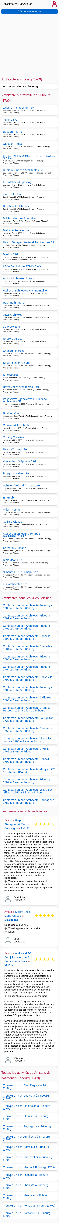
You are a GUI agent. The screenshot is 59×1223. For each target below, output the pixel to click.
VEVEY (8, 965)
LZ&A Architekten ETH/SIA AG (22, 266)
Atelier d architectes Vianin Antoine (25, 290)
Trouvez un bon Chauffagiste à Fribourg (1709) (28, 1087)
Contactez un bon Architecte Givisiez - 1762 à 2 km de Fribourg (27, 750)
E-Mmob (8, 497)
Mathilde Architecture (16, 230)
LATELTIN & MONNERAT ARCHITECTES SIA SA (29, 157)
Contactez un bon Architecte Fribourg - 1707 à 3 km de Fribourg (27, 781)
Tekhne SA (10, 120)
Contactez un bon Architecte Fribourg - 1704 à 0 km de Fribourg (27, 668)
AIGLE (25, 828)
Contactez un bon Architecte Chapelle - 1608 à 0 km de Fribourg (27, 637)
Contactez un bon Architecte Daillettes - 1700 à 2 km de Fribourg (28, 699)
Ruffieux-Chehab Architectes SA (23, 170)
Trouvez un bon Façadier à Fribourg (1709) (25, 1176)
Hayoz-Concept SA (15, 449)
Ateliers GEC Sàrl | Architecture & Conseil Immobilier (17, 957)
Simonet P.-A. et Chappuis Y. (21, 572)
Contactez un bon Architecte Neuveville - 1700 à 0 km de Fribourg (28, 678)
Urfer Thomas (11, 509)
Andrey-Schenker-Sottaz (18, 278)
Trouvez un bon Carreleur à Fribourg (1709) (26, 1148)
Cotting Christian (13, 437)
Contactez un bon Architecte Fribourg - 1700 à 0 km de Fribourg (27, 607)
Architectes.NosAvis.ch (17, 3)
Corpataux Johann (14, 548)
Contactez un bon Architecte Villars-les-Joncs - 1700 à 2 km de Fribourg (28, 740)
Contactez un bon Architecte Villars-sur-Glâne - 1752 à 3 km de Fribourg (28, 791)
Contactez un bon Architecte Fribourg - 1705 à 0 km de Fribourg (27, 658)
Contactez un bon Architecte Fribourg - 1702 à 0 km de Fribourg (27, 627)
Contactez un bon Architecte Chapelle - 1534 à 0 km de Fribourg (27, 648)
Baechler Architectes (16, 206)
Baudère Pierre (12, 132)
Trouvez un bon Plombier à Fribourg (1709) (25, 1117)
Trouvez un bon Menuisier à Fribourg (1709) (26, 1197)
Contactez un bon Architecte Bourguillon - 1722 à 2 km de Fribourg (29, 719)
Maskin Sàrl (10, 254)
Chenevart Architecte (16, 425)
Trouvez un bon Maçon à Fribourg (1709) (29, 1167)
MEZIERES (11, 919)
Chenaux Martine (14, 351)
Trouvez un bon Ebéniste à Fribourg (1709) (25, 1186)
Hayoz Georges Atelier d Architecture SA (28, 242)
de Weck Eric (11, 327)
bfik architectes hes (15, 584)
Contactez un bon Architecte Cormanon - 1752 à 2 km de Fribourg (28, 730)
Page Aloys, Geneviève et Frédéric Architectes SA (25, 400)
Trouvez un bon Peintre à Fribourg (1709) (29, 1205)
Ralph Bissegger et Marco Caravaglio (16, 824)
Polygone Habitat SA (16, 473)
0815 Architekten (13, 315)
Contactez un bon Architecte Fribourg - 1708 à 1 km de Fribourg (27, 689)
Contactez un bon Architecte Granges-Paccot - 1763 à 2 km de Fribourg (27, 709)
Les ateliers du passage (18, 182)
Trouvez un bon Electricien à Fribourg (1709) (26, 1107)
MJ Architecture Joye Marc (20, 218)
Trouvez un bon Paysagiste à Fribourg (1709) (27, 1128)
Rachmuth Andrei (14, 302)
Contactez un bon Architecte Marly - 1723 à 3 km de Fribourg (29, 771)
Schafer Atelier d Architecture (21, 485)
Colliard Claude (12, 522)
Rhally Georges (12, 339)
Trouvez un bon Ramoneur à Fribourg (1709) (26, 1214)
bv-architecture (12, 194)
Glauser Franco (13, 144)
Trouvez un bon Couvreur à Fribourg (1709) (26, 1097)
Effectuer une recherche (29, 11)
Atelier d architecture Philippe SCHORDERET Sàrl (21, 535)
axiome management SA (18, 107)
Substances (10, 375)
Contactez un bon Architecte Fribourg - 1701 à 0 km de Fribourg (27, 617)
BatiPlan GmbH (12, 413)
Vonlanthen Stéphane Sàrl (19, 461)
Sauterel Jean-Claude (16, 363)
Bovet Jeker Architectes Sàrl (21, 387)
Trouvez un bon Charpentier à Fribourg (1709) (27, 1158)
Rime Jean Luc (12, 560)
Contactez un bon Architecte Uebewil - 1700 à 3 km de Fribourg (27, 760)
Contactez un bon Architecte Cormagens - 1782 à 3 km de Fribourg (29, 801)
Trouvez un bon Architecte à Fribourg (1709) (26, 1138)
